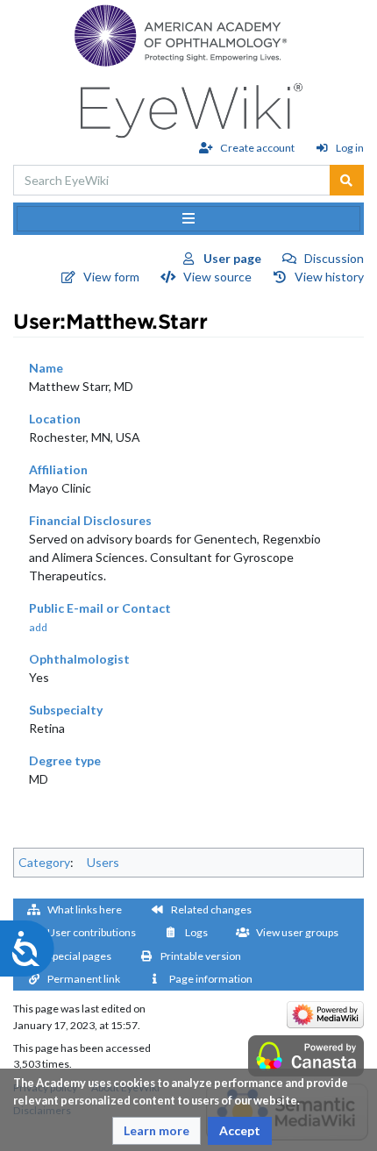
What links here (84, 909)
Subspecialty (66, 709)
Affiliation (58, 469)
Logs (196, 932)
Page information (211, 978)
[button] (156, 1131)
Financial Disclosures (90, 520)
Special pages (79, 956)
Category (44, 862)
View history (329, 276)
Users (103, 862)
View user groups (297, 932)
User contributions (91, 932)
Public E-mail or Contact (100, 607)
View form (111, 276)
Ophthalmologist (79, 658)
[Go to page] (347, 180)
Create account (257, 147)
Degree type (65, 760)
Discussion (334, 258)
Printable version (200, 956)
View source (217, 276)
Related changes (211, 909)
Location (55, 418)
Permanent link (83, 978)
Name (46, 367)
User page (232, 258)
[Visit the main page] (189, 105)
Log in (350, 147)
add (38, 627)
